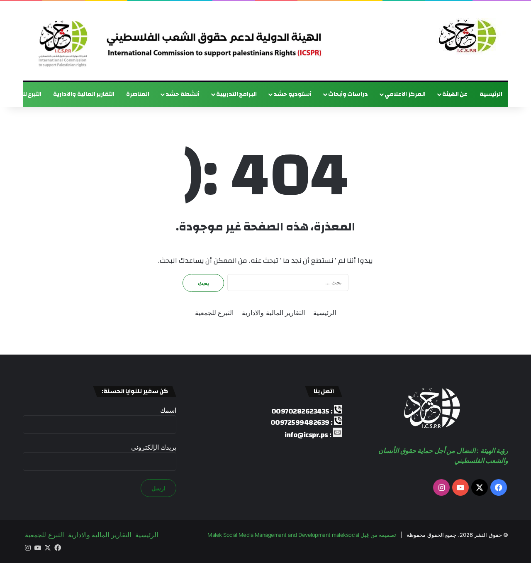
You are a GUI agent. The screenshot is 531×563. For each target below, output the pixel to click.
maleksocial (345, 534)
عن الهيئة (455, 94)
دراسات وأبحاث (348, 94)
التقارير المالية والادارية (83, 94)
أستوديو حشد (292, 94)
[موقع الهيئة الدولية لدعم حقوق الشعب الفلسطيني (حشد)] (465, 36)
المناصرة (137, 94)
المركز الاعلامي (405, 94)
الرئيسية (491, 94)
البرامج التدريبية (236, 94)
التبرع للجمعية (214, 312)
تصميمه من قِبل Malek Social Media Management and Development (301, 534)
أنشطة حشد (183, 94)
